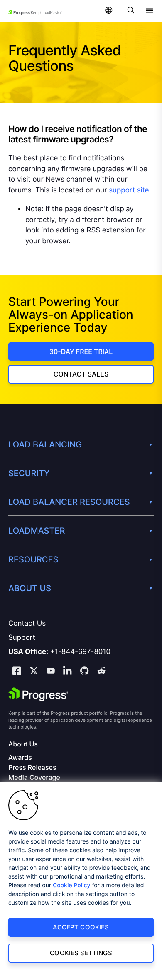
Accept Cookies (81, 927)
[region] (81, 876)
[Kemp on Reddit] (101, 671)
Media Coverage (34, 777)
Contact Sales (81, 374)
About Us (23, 744)
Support (21, 638)
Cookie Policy (72, 885)
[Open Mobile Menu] (149, 11)
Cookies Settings (81, 953)
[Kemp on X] (33, 671)
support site (129, 190)
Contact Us (27, 623)
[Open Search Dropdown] (129, 11)
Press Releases (32, 767)
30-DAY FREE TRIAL (81, 351)
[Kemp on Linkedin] (67, 672)
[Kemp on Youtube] (51, 672)
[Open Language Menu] (108, 11)
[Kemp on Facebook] (16, 672)
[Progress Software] (38, 694)
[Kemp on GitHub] (84, 671)
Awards (20, 757)
